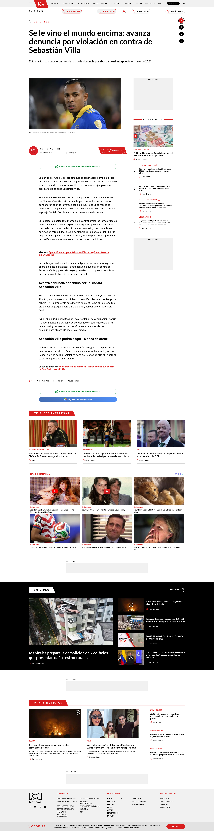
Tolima (32, 741)
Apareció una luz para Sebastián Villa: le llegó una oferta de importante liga (74, 253)
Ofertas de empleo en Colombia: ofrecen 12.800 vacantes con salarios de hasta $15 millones (155, 171)
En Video (42, 589)
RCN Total (111, 801)
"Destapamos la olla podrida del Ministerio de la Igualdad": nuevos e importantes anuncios (165, 655)
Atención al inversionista (62, 816)
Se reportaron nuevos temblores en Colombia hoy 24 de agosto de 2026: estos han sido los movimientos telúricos (155, 205)
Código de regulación (65, 806)
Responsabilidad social (66, 798)
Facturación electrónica (90, 798)
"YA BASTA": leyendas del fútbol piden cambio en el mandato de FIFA (160, 455)
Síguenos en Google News (80, 399)
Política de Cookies (131, 828)
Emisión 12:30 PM (109, 11)
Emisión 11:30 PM (177, 11)
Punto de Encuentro (153, 3)
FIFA (138, 450)
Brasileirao (88, 450)
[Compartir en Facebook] (181, 27)
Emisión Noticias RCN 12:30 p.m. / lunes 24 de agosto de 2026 (164, 637)
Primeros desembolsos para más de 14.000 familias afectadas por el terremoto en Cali (165, 620)
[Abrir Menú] (30, 3)
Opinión (139, 3)
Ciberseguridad (156, 730)
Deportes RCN (83, 3)
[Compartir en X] (181, 34)
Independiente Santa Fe (39, 450)
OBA (81, 812)
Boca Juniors (58, 381)
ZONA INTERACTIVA (167, 801)
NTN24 (109, 798)
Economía (115, 3)
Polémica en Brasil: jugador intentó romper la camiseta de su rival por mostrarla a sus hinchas (106, 455)
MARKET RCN (165, 807)
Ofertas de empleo (147, 165)
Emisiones (36, 11)
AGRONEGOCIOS (138, 804)
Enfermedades (156, 710)
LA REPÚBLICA (137, 798)
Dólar (141, 183)
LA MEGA (110, 816)
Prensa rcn (61, 812)
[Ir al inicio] (41, 4)
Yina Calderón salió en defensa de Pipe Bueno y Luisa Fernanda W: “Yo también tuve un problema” (112, 746)
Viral (89, 741)
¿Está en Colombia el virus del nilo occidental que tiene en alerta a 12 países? (165, 716)
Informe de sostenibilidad (86, 802)
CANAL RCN (173, 3)
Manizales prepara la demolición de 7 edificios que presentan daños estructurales (68, 655)
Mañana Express (73, 11)
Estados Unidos (156, 749)
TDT (121, 798)
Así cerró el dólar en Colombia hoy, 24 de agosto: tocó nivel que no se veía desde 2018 (154, 188)
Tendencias (127, 3)
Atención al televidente (67, 801)
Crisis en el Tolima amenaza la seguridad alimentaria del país (164, 602)
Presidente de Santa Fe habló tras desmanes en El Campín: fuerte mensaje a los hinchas (52, 455)
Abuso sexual (73, 381)
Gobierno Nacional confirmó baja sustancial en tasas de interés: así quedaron (153, 154)
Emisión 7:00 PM (143, 11)
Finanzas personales (143, 149)
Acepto (175, 826)
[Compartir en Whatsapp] (181, 41)
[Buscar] (184, 3)
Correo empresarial (65, 809)
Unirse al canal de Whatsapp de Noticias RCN (79, 166)
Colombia (54, 3)
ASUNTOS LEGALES (139, 801)
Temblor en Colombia (148, 200)
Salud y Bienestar (100, 3)
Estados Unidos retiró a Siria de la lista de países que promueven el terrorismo (167, 753)
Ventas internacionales (90, 806)
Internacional (68, 3)
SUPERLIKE (164, 804)
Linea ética (84, 809)
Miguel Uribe (144, 217)
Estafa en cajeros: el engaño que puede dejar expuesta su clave (167, 735)
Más (175, 590)
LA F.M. (109, 807)
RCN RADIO (111, 804)
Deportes (42, 21)
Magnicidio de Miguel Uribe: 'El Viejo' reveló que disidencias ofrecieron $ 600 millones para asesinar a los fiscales (154, 223)
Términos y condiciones (105, 825)
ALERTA (110, 810)
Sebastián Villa (43, 381)
